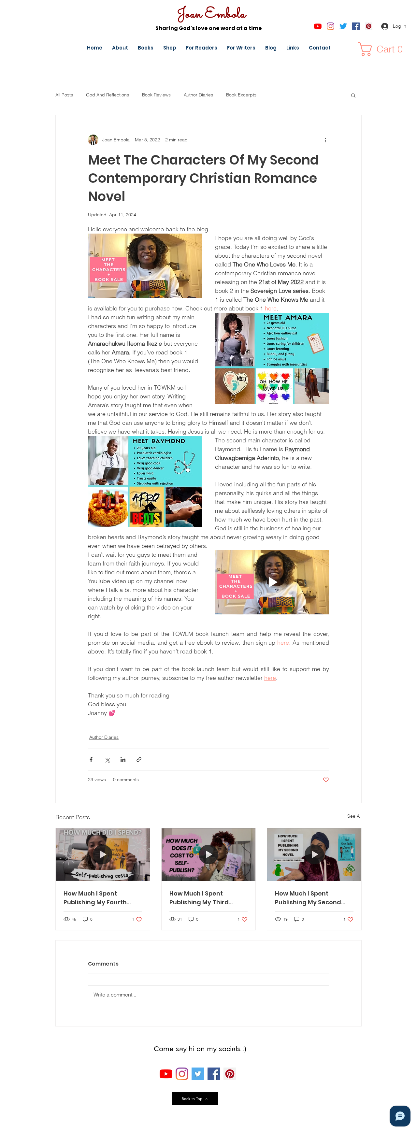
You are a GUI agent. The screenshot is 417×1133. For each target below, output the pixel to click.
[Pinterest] (368, 26)
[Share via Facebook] (91, 759)
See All (354, 816)
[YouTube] (318, 26)
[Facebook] (356, 26)
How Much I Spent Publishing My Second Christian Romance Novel (313, 898)
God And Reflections (107, 95)
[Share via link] (139, 759)
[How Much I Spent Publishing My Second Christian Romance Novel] (314, 854)
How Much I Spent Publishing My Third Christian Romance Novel (208, 898)
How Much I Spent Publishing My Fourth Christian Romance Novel (102, 898)
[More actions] (325, 140)
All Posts (64, 95)
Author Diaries (198, 95)
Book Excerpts (241, 95)
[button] (384, 49)
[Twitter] (343, 26)
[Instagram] (330, 26)
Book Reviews (156, 95)
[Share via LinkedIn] (123, 759)
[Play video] (272, 582)
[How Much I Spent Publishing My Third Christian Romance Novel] (209, 854)
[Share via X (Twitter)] (107, 759)
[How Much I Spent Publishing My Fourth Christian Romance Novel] (103, 854)
